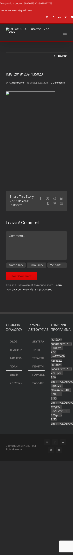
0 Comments (58, 82)
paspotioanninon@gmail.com (16, 10)
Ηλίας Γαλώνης (17, 82)
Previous (62, 56)
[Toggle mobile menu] (65, 33)
